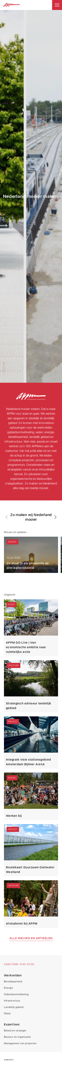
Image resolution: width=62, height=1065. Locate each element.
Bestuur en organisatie (17, 1036)
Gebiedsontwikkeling (16, 994)
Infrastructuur (12, 1000)
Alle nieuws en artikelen (31, 938)
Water (7, 1013)
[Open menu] (57, 5)
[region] (31, 543)
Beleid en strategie (15, 1030)
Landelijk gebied (13, 1007)
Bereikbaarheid (13, 981)
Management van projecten (20, 1043)
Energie (8, 987)
